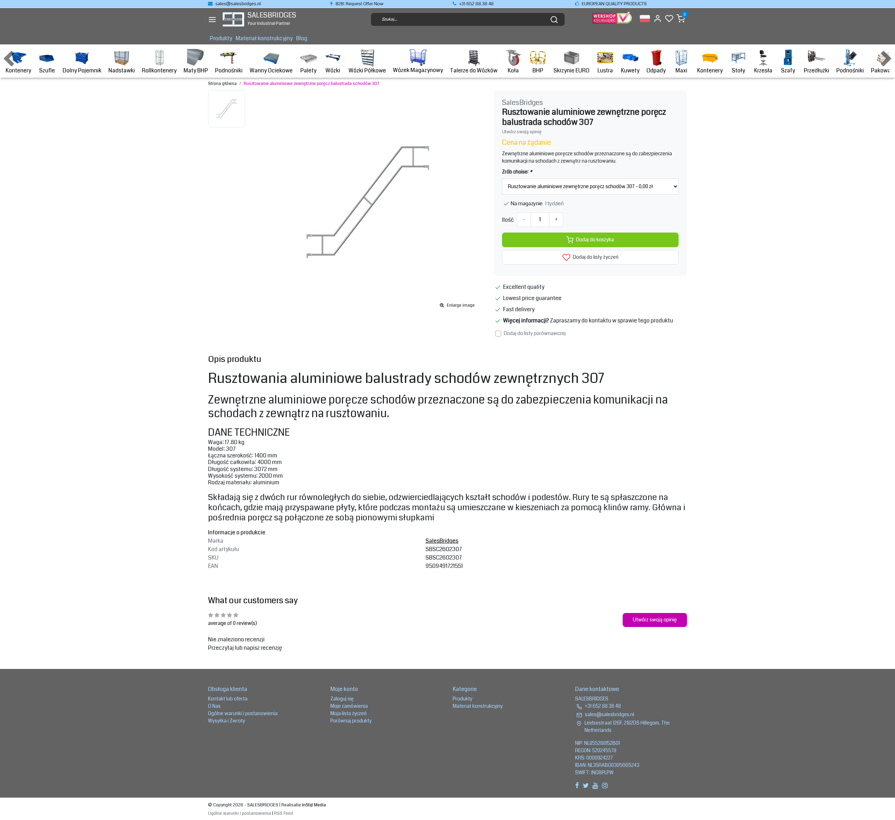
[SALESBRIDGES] (233, 19)
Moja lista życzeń (348, 713)
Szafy (788, 70)
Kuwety (630, 70)
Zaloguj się (342, 698)
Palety (308, 70)
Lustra (605, 70)
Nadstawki (121, 70)
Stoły (738, 70)
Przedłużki (816, 70)
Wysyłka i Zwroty (226, 720)
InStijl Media (313, 805)
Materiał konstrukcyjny (264, 38)
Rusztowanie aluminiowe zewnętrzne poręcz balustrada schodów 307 (311, 83)
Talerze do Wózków (473, 70)
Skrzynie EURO (571, 70)
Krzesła (763, 70)
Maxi (681, 70)
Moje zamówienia (349, 706)
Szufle (47, 70)
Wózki (332, 70)
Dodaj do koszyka (595, 239)
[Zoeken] (554, 19)
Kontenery (18, 70)
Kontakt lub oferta (228, 698)
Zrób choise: (517, 171)
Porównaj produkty (351, 720)
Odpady (656, 70)
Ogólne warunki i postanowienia (243, 713)
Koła (513, 70)
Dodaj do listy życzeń (595, 257)
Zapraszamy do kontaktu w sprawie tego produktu (611, 320)
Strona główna (222, 83)
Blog (301, 38)
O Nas (214, 706)
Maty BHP (196, 70)
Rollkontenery (159, 70)
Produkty (221, 38)
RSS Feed (283, 813)
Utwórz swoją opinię (522, 132)
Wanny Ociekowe (271, 70)
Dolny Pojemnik (82, 70)
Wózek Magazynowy (418, 70)
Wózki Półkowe (367, 70)
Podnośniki (229, 70)
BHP (537, 70)
